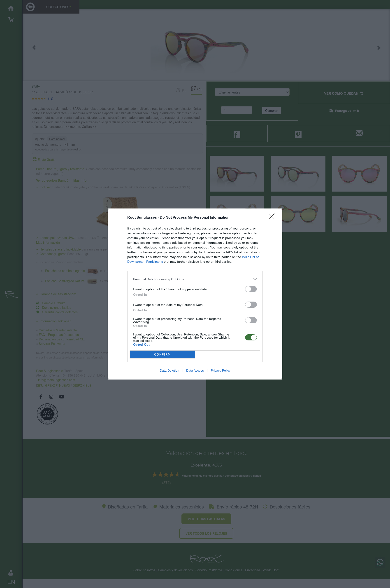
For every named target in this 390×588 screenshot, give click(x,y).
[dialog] (195, 294)
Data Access (195, 370)
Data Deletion (169, 370)
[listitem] (195, 279)
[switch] (251, 289)
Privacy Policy (220, 370)
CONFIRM (162, 354)
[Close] (273, 217)
